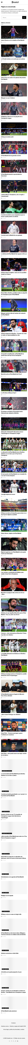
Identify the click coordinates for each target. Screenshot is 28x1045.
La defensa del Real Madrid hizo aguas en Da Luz (14, 254)
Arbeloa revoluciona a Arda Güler (10, 953)
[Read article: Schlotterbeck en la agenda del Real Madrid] (14, 868)
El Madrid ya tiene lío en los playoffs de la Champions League (11, 117)
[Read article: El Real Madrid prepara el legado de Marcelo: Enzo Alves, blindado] (14, 686)
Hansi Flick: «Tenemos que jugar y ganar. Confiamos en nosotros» (12, 734)
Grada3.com (10, 1038)
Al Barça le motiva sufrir (7, 137)
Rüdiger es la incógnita (7, 895)
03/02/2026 (4, 60)
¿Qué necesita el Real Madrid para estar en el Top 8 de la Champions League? (14, 837)
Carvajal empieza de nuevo (8, 494)
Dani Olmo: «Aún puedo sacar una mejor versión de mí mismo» (14, 754)
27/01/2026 (4, 616)
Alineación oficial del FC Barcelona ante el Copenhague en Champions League (12, 432)
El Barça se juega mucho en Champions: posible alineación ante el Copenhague (14, 674)
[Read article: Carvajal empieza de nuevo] (14, 486)
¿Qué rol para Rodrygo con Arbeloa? (10, 714)
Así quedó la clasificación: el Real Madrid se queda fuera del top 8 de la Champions (12, 354)
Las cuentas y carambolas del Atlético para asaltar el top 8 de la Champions (12, 573)
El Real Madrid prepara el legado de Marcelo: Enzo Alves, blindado (12, 695)
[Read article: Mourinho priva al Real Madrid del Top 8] (14, 366)
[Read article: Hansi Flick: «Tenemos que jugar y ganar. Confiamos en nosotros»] (14, 725)
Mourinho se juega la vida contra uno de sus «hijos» (12, 593)
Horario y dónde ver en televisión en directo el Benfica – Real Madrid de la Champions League (13, 991)
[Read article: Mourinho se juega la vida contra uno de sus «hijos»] (14, 584)
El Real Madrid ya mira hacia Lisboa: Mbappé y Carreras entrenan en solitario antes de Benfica (13, 933)
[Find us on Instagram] (13, 1041)
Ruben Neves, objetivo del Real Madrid (11, 533)
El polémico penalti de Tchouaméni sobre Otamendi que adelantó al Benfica (12, 412)
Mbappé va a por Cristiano (8, 98)
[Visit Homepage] (15, 2)
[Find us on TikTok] (15, 1041)
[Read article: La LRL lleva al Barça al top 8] (14, 384)
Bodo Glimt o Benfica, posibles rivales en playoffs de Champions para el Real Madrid (14, 293)
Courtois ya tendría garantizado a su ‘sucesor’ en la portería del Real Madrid (14, 794)
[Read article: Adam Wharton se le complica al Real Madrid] (14, 32)
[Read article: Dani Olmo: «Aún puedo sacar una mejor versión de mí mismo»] (14, 745)
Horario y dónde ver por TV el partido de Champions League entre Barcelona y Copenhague (11, 816)
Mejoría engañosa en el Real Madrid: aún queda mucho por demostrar (13, 552)
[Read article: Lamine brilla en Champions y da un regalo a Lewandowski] (14, 186)
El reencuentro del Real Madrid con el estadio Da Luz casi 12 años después (13, 474)
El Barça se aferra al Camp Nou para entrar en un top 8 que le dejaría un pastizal (14, 513)
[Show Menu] (1, 2)
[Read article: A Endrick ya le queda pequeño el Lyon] (14, 964)
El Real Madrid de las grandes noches (11, 155)
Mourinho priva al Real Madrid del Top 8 (11, 374)
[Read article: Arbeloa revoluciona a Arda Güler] (14, 945)
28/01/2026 (4, 337)
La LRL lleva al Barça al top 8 (8, 393)
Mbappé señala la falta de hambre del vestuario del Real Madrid (13, 314)
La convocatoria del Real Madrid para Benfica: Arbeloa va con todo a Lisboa (13, 774)
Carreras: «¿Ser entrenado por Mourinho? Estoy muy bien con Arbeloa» (13, 634)
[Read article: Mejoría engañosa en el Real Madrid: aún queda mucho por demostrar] (14, 544)
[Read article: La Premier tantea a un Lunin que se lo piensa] (14, 50)
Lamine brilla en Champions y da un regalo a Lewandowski (12, 195)
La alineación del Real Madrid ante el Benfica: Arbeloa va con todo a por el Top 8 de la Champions (13, 453)
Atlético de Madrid (7, 569)
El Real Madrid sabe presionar (9, 1011)
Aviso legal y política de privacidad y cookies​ (13, 1029)
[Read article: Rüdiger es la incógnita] (14, 887)
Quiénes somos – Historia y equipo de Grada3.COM (13, 1026)
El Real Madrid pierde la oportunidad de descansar (11, 175)
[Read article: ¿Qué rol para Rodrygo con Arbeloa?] (14, 706)
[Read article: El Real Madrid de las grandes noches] (14, 147)
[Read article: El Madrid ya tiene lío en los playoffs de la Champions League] (14, 108)
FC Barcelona (5, 134)
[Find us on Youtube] (17, 1041)
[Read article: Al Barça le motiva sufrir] (14, 128)
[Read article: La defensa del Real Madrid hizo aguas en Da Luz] (14, 245)
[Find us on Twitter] (9, 1041)
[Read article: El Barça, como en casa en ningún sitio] (14, 906)
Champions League (6, 95)
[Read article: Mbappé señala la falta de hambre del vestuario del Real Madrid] (14, 305)
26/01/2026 (4, 860)
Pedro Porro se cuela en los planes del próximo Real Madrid (13, 78)
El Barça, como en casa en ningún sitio (11, 914)
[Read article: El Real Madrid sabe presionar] (14, 1003)
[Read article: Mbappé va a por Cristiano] (14, 89)
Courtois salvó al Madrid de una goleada (11, 235)
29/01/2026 (4, 138)
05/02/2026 (4, 42)
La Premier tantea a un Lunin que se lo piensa (13, 59)
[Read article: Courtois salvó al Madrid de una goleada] (14, 227)
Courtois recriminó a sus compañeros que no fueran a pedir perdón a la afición (13, 215)
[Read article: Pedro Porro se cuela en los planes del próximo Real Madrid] (14, 69)
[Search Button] (24, 17)
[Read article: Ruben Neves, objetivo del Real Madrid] (14, 525)
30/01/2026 (4, 81)
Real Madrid (5, 37)
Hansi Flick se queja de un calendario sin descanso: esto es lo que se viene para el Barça (13, 857)
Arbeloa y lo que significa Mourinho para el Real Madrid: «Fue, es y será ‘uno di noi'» (13, 613)
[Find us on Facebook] (11, 1041)
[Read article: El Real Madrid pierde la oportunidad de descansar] (14, 166)
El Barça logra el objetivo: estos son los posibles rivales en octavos (13, 273)
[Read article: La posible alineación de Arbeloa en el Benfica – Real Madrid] (14, 645)
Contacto (13, 1023)
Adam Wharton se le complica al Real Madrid (12, 40)
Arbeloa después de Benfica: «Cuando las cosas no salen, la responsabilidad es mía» (14, 334)
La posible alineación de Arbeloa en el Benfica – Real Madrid (13, 654)
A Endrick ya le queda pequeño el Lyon (11, 972)
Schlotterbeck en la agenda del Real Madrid (12, 877)
